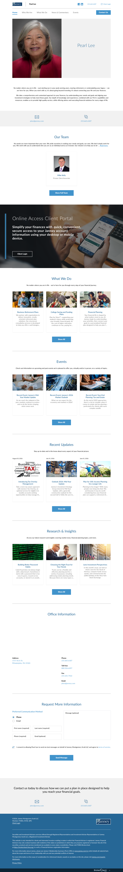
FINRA (21, 821)
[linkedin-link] (82, 4)
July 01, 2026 (50, 458)
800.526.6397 (67, 668)
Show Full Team (61, 193)
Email (18, 721)
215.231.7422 (67, 676)
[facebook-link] (79, 4)
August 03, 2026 (18, 458)
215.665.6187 (86, 121)
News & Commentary (60, 12)
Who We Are (27, 12)
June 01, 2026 (84, 458)
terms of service (104, 747)
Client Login (22, 254)
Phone (18, 717)
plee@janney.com (37, 121)
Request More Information (61, 704)
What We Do (42, 12)
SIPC (30, 821)
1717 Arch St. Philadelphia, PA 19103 (21, 662)
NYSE (26, 821)
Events (75, 12)
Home (14, 12)
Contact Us (103, 12)
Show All (61, 339)
